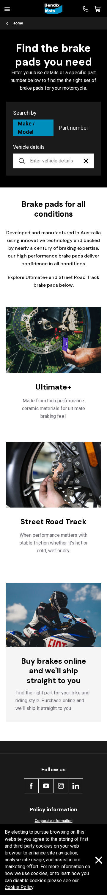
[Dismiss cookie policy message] (98, 860)
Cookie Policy (19, 887)
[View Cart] (97, 9)
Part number (73, 128)
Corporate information (54, 820)
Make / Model (26, 127)
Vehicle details (29, 147)
